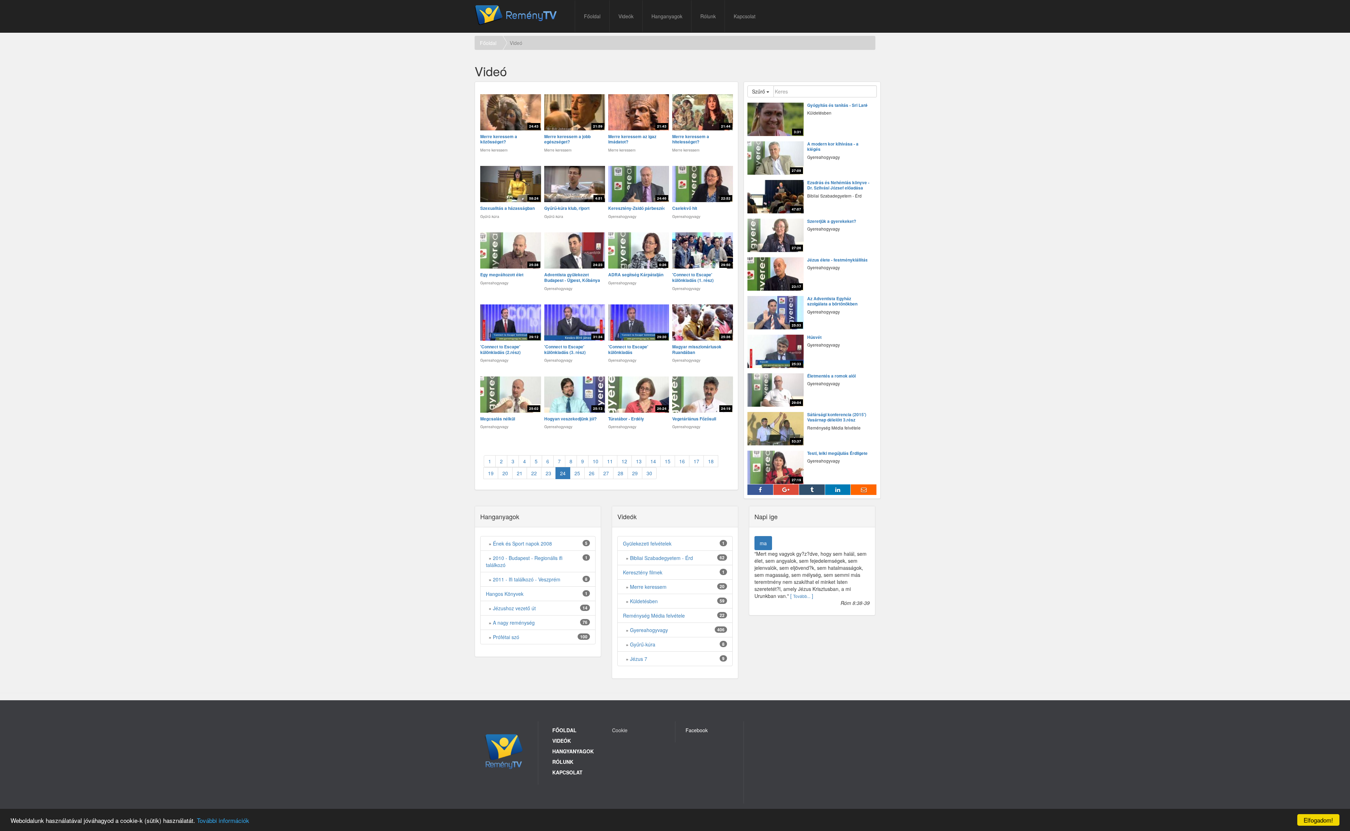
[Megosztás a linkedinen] (838, 489)
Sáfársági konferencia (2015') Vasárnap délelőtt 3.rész (836, 417)
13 (639, 461)
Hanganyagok (666, 16)
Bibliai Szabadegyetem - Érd (661, 557)
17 (696, 461)
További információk (223, 820)
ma (763, 543)
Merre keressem (648, 586)
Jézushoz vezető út (514, 608)
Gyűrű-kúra (642, 644)
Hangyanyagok (573, 751)
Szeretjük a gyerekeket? (831, 221)
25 (577, 473)
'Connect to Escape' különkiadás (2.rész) (500, 349)
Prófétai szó (506, 636)
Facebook (697, 730)
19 (491, 473)
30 (649, 473)
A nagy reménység (514, 622)
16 (682, 461)
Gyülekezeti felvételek (647, 543)
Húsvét (814, 337)
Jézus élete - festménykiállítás (837, 260)
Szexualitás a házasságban (507, 208)
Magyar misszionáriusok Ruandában (696, 349)
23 (548, 473)
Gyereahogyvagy (649, 629)
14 (653, 461)
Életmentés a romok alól (831, 376)
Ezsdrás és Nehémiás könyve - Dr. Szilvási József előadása (838, 185)
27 (606, 473)
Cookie (620, 730)
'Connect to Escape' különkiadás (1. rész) (693, 277)
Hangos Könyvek (504, 593)
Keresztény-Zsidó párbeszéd (637, 208)
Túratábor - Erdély (626, 419)
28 (620, 473)
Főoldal (592, 16)
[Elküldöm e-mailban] (864, 489)
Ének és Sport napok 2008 (522, 543)
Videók (626, 16)
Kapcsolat (745, 16)
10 (595, 461)
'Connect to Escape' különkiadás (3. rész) (565, 349)
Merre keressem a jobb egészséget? (567, 139)
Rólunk (708, 16)
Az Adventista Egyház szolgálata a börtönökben (832, 301)
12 (624, 461)
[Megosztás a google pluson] (786, 489)
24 (563, 473)
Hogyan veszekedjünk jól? (570, 419)
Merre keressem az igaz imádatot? (632, 139)
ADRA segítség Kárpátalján (635, 275)
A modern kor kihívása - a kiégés (833, 146)
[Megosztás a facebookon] (760, 489)
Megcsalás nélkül (497, 419)
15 (667, 461)
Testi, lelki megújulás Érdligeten (838, 453)
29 (635, 473)
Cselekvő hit (684, 208)
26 (591, 473)
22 (534, 473)
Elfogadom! (1318, 820)
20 (505, 473)
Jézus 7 (638, 658)
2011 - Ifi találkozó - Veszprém (526, 579)
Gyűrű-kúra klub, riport (567, 208)
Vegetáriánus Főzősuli (694, 419)
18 (711, 461)
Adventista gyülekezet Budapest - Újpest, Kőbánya (572, 277)
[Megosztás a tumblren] (812, 489)
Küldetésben (644, 601)
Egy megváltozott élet (501, 275)
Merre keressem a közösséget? (498, 139)
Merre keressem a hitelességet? (690, 139)
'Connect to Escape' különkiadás (628, 349)
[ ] (801, 595)
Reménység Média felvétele (654, 615)
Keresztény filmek (642, 572)
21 (519, 473)
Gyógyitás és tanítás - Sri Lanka (839, 105)
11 (610, 461)
